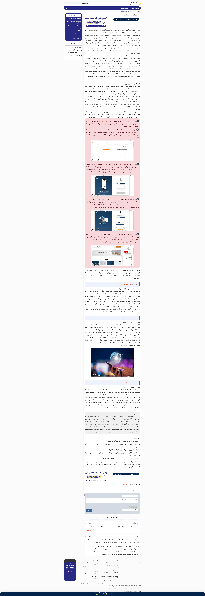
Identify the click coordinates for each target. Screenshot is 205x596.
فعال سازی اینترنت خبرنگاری (73, 25)
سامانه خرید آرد (93, 571)
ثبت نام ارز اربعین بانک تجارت (112, 565)
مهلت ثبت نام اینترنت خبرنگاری (75, 29)
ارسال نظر (89, 510)
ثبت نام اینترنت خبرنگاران (73, 18)
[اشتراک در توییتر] (126, 484)
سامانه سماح (93, 576)
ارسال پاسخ (89, 530)
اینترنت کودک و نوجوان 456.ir (126, 317)
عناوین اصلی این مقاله (73, 15)
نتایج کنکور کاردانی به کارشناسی (111, 580)
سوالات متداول (76, 38)
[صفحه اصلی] (139, 3)
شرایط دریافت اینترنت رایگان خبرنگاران (74, 22)
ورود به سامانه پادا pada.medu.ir (89, 566)
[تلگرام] (69, 572)
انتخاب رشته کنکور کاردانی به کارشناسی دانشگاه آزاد (109, 577)
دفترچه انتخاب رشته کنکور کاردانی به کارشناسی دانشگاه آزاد (110, 573)
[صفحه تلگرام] (66, 8)
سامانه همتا (94, 578)
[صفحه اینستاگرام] (68, 8)
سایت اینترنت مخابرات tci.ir (126, 284)
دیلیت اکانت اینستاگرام (91, 569)
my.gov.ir (100, 121)
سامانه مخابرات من (128, 382)
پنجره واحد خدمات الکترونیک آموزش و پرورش (88, 563)
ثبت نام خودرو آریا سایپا (113, 569)
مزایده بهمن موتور (114, 567)
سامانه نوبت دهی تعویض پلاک (90, 573)
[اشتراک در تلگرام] (123, 484)
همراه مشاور (134, 8)
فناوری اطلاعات (124, 8)
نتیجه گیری (76, 33)
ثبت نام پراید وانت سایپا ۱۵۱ (112, 562)
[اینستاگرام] (71, 572)
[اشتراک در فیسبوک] (125, 484)
